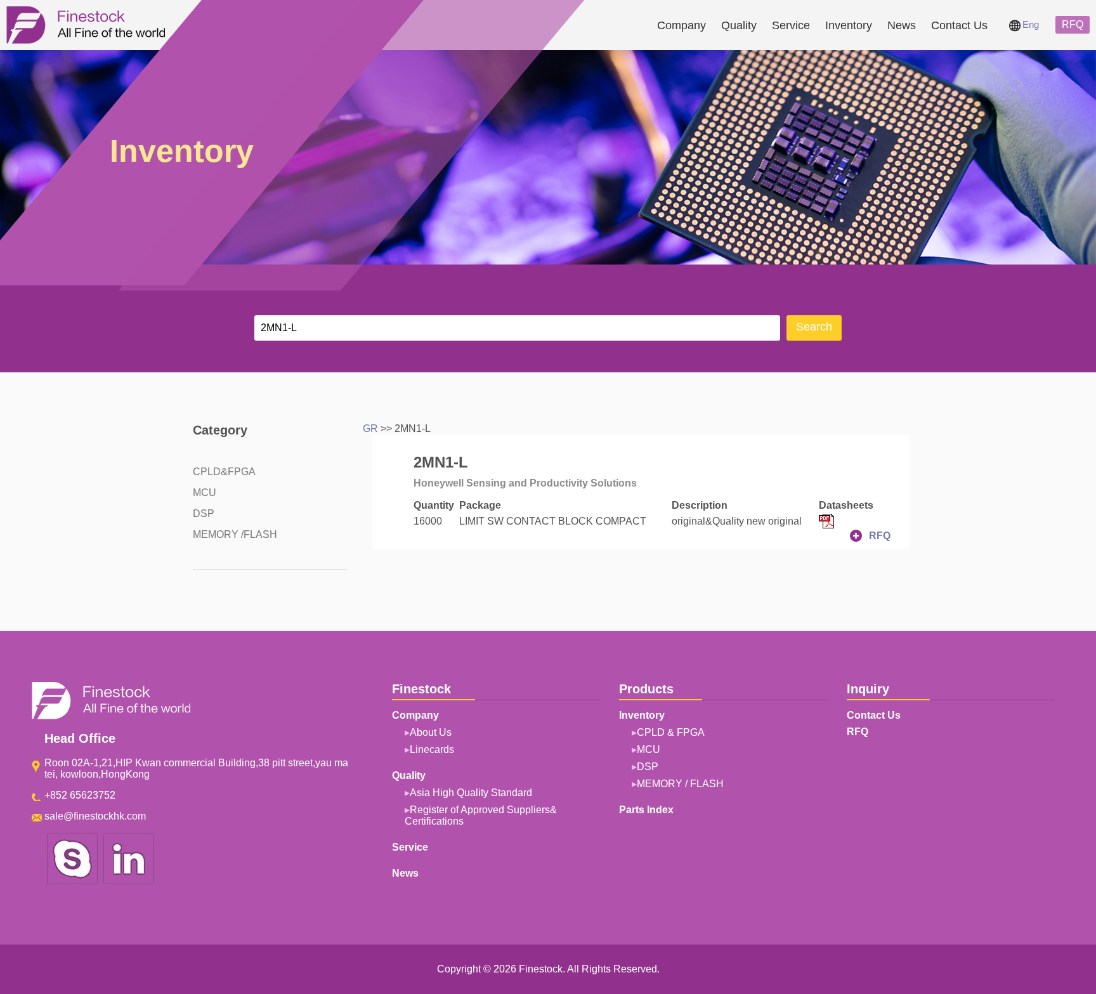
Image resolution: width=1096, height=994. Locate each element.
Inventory (848, 25)
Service (791, 25)
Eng (1030, 24)
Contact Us (959, 25)
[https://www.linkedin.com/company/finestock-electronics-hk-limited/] (128, 882)
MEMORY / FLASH (680, 783)
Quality (739, 25)
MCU (204, 492)
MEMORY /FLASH (235, 534)
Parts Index (646, 809)
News (901, 25)
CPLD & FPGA (671, 732)
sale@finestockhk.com (95, 816)
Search (814, 326)
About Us (431, 732)
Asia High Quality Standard (471, 792)
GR (370, 428)
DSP (203, 513)
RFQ (1072, 24)
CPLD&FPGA (224, 471)
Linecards (432, 749)
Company (681, 25)
